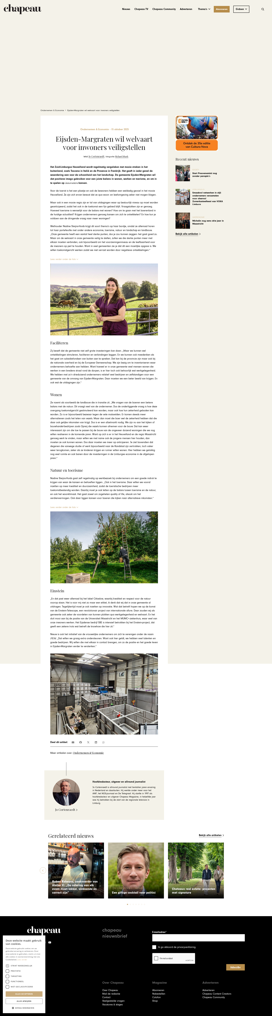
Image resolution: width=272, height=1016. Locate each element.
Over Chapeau (110, 990)
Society (195, 170)
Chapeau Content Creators (216, 993)
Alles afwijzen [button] (24, 1001)
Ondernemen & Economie (88, 752)
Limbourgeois (198, 189)
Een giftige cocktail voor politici (134, 892)
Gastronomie (198, 217)
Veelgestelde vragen (113, 1000)
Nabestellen (158, 993)
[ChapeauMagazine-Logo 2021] (22, 9)
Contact (106, 997)
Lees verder (22, 959)
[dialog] (24, 974)
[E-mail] (73, 742)
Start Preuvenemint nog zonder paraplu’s (204, 175)
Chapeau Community (213, 997)
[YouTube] (49, 942)
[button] (204, 9)
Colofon (156, 997)
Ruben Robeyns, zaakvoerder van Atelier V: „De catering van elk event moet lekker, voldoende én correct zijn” (75, 887)
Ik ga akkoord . (177, 947)
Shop (155, 1000)
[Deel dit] (80, 742)
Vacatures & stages (112, 1004)
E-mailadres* (159, 932)
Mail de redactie (111, 993)
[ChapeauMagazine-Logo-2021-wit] (44, 930)
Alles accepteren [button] (24, 994)
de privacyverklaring (185, 947)
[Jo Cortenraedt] (94, 156)
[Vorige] (43, 870)
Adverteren (208, 990)
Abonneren (158, 990)
